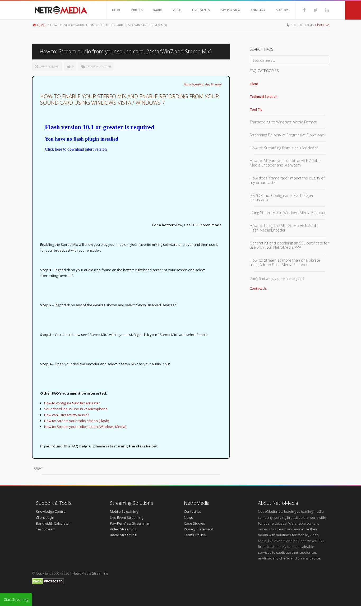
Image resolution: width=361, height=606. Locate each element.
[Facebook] (300, 10)
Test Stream (45, 529)
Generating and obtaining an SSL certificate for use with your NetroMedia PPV (289, 245)
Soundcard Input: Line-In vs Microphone (76, 408)
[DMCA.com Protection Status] (48, 583)
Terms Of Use (195, 535)
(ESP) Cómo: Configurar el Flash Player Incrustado (281, 197)
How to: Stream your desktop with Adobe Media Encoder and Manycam (285, 163)
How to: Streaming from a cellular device (284, 147)
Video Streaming (123, 529)
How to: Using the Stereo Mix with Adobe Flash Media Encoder (285, 228)
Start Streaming (16, 599)
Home (41, 25)
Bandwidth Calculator (53, 523)
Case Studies (194, 523)
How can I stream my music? (66, 415)
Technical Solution (98, 66)
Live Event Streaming (126, 517)
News (188, 517)
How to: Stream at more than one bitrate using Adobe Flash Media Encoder (285, 262)
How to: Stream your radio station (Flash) (76, 420)
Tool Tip (256, 109)
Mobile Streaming (124, 511)
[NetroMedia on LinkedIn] (323, 10)
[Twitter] (312, 10)
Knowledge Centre (51, 511)
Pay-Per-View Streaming (129, 523)
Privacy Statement (198, 529)
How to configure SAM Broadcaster (72, 403)
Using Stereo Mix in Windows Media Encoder (288, 212)
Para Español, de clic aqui (202, 84)
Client (254, 84)
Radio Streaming (123, 535)
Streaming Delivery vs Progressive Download (287, 134)
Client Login (45, 517)
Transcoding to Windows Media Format (283, 121)
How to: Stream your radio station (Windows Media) (85, 426)
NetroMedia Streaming (90, 573)
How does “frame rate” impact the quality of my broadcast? (287, 180)
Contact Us (258, 288)
